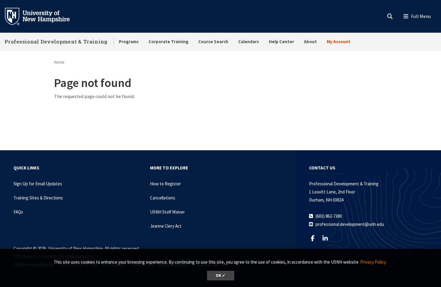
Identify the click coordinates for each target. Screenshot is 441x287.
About (310, 41)
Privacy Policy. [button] (373, 262)
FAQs (18, 212)
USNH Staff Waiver (167, 212)
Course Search (213, 41)
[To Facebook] (315, 238)
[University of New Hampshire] (42, 16)
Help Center (281, 41)
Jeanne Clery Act (166, 226)
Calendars (248, 41)
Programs (129, 41)
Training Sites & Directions (38, 198)
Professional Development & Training (56, 41)
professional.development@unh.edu (350, 224)
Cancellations (162, 198)
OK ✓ (221, 275)
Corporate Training (168, 41)
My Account (338, 41)
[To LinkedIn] (327, 238)
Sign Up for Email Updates (38, 184)
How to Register (165, 184)
